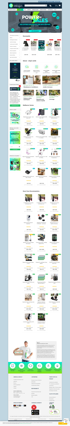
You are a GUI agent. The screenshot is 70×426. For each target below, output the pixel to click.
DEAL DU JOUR (20, 9)
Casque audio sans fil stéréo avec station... (28, 283)
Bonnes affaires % (52, 397)
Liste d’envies (57, 1)
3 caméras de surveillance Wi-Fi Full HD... (28, 322)
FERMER (63, 423)
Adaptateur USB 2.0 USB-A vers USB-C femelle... (28, 177)
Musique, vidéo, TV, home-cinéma (55, 387)
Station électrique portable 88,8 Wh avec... (54, 303)
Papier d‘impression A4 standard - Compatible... (28, 157)
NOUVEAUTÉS (50, 9)
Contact (15, 388)
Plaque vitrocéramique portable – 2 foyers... (28, 263)
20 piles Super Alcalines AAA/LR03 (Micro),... (41, 283)
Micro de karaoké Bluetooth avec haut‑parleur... (57, 48)
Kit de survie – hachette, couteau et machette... (54, 137)
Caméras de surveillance (53, 382)
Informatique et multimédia (14, 35)
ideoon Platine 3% (12, 9)
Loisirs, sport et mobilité (14, 44)
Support (15, 386)
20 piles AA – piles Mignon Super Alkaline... (41, 263)
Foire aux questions (17, 384)
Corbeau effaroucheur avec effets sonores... (28, 137)
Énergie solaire (35, 9)
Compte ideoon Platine (35, 385)
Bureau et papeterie (13, 50)
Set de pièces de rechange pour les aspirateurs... (54, 157)
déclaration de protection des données (25, 423)
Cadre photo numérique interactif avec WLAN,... (49, 49)
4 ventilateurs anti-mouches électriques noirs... (28, 203)
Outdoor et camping (13, 46)
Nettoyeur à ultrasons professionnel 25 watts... (41, 303)
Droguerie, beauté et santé (14, 48)
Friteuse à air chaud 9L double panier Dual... (54, 263)
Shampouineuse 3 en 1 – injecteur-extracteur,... (54, 223)
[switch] (66, 421)
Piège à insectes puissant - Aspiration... (28, 223)
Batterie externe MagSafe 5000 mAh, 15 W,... (41, 117)
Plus (55, 9)
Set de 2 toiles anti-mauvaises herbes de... (26, 48)
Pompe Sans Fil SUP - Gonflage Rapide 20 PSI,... (41, 243)
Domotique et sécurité (53, 390)
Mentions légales (34, 395)
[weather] (50, 5)
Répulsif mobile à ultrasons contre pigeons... (54, 243)
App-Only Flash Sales (13, 57)
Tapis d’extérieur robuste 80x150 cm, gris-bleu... (34, 48)
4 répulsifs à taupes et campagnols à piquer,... (41, 322)
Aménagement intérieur (13, 39)
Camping (29, 9)
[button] (23, 49)
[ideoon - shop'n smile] (16, 5)
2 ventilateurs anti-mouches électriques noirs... (41, 203)
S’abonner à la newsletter (35, 383)
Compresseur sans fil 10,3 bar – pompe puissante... (54, 117)
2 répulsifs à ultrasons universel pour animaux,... (54, 177)
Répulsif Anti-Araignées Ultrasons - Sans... (54, 283)
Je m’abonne (15, 149)
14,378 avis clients (15, 77)
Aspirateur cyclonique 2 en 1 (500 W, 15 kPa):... (41, 157)
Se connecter (50, 1)
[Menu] (68, 419)
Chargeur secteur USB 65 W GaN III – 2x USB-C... (41, 137)
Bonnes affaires (43, 9)
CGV (32, 396)
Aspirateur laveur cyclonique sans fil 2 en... (28, 303)
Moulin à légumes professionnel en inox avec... (41, 177)
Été (25, 9)
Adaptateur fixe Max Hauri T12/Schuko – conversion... (41, 223)
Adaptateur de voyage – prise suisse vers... (28, 117)
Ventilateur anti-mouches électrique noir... (54, 203)
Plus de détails (15, 73)
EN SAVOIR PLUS (15, 105)
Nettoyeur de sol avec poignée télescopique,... (28, 243)
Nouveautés (51, 398)
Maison (11, 37)
